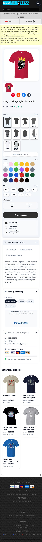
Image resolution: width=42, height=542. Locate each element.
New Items (23, 14)
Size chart (8, 200)
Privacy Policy (30, 516)
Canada (21, 301)
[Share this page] (29, 95)
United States (10, 301)
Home (1, 475)
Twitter (17, 534)
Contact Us (19, 516)
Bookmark (37, 534)
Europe (30, 301)
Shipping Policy (36, 518)
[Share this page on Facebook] (24, 95)
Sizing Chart (17, 525)
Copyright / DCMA (22, 527)
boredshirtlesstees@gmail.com (17, 344)
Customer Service (29, 525)
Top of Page (40, 475)
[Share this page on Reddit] (18, 95)
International (10, 306)
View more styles (19, 154)
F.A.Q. (9, 525)
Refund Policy (23, 518)
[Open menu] (38, 3)
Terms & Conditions (10, 518)
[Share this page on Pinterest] (13, 95)
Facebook (7, 534)
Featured (34, 14)
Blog (22, 17)
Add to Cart (22, 215)
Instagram (26, 534)
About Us (11, 516)
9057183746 (11, 341)
